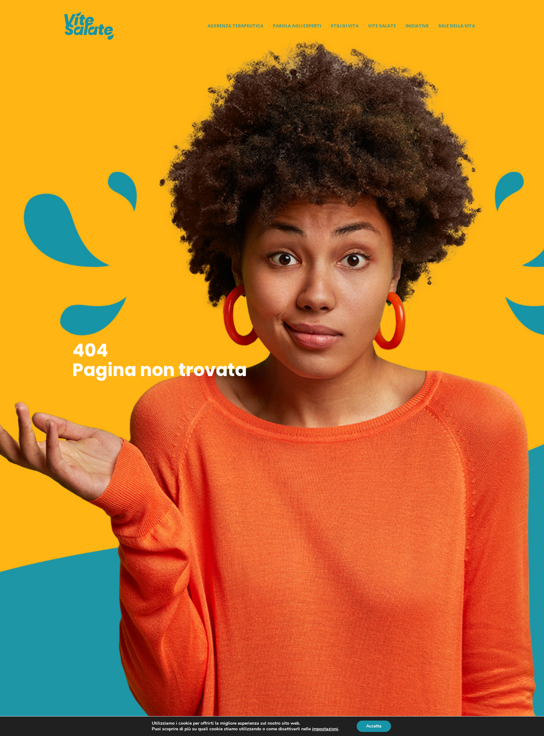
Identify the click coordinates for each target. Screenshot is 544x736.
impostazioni (325, 729)
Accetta (374, 726)
